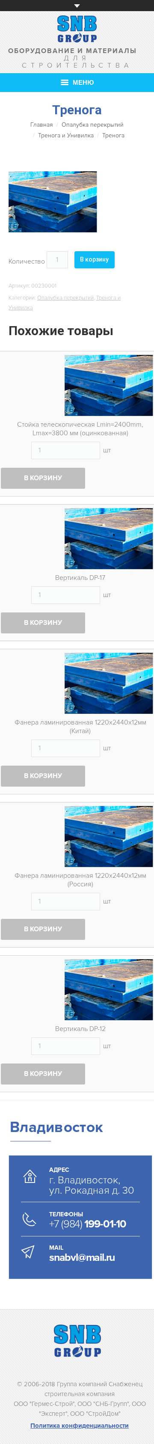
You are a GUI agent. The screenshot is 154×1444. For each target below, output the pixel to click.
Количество (27, 261)
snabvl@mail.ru (82, 1257)
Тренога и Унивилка (66, 135)
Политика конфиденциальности (79, 1425)
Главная (41, 124)
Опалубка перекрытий (93, 124)
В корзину (94, 259)
